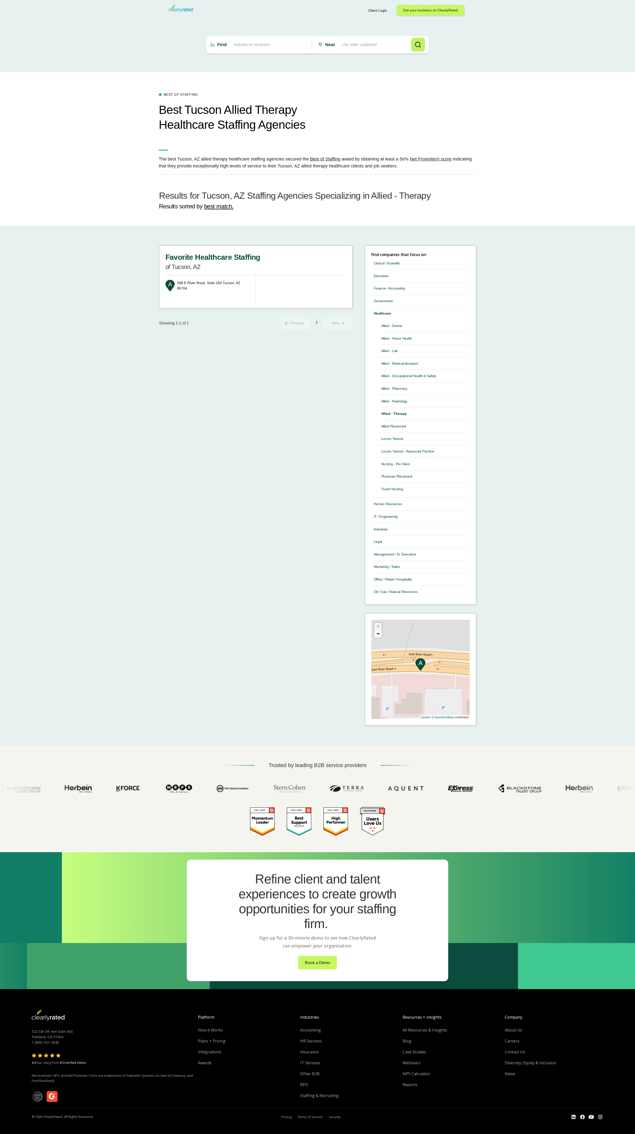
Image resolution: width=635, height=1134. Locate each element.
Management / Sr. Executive (395, 554)
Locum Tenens (392, 439)
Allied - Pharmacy (394, 388)
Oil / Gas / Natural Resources (396, 592)
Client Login (377, 10)
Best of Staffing (325, 159)
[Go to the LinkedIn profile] (573, 1117)
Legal (378, 542)
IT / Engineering (386, 516)
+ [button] (378, 626)
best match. (219, 206)
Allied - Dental (391, 326)
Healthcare (382, 313)
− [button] (378, 634)
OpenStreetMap (443, 717)
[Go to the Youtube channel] (591, 1117)
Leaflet (425, 717)
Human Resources (388, 504)
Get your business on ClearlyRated (430, 10)
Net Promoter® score (431, 159)
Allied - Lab (389, 351)
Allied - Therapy (394, 414)
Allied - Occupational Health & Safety (408, 376)
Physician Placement (397, 476)
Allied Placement (393, 426)
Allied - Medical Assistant (399, 363)
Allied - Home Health (396, 338)
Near (330, 44)
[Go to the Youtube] (582, 1117)
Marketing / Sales (387, 567)
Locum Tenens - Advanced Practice (407, 451)
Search (418, 45)
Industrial (380, 529)
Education (381, 276)
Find (222, 44)
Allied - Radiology (394, 401)
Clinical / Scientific (387, 263)
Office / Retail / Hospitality (393, 579)
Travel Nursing (392, 489)
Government (383, 301)
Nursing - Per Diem (395, 464)
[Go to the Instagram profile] (600, 1117)
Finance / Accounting (389, 288)
